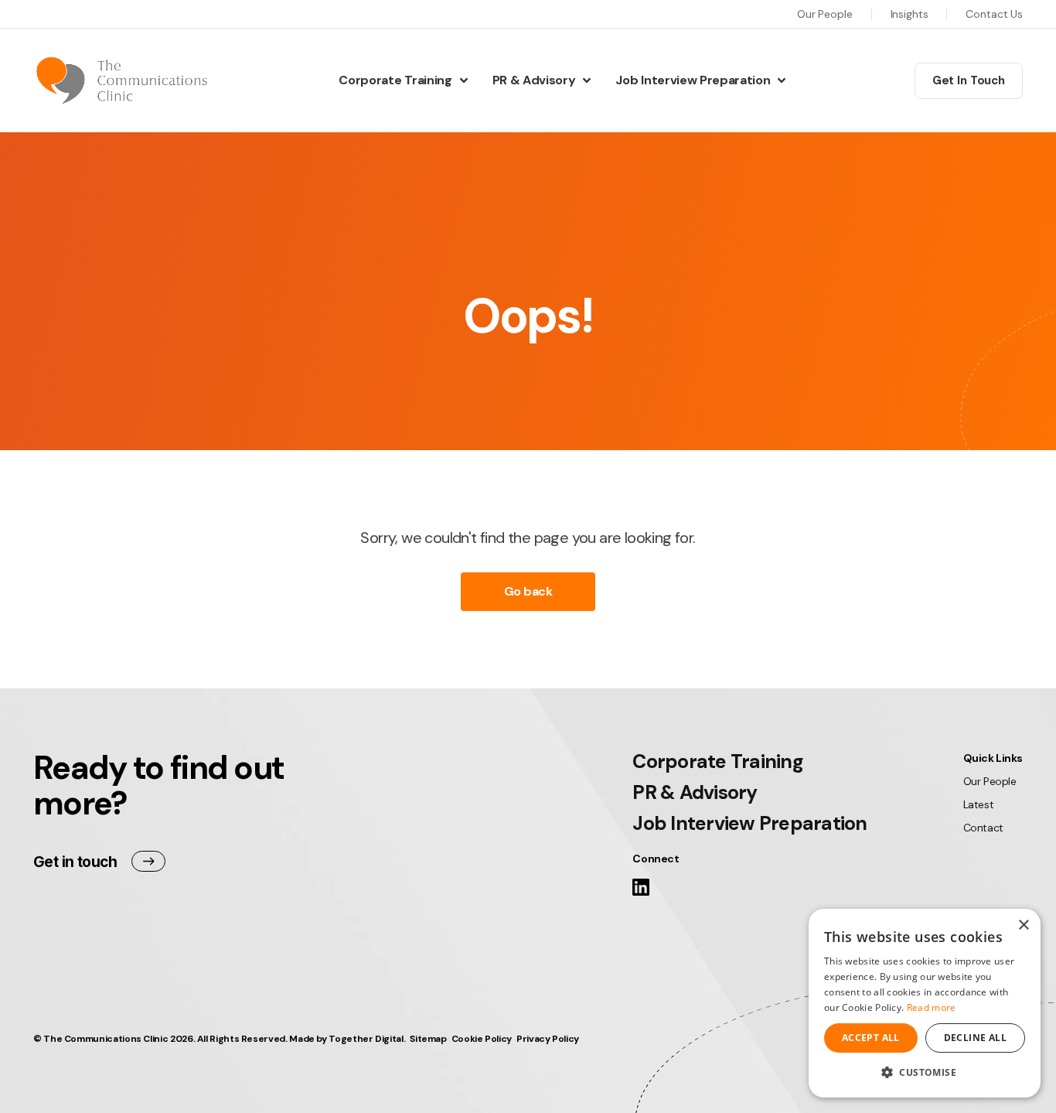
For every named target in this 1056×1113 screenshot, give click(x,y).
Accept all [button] (871, 1037)
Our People (825, 14)
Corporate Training (395, 80)
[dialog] (925, 1003)
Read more (931, 1007)
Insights (909, 14)
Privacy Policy (547, 1039)
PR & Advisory (534, 80)
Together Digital (366, 1039)
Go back (528, 591)
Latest (978, 804)
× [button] (1023, 925)
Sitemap (428, 1039)
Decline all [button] (975, 1037)
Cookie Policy (481, 1039)
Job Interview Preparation (692, 80)
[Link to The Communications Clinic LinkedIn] (640, 891)
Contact (983, 828)
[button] (924, 1072)
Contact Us (994, 14)
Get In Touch (968, 80)
